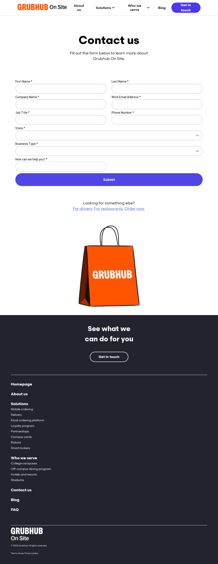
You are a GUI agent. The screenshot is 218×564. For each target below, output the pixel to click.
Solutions (103, 8)
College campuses (24, 463)
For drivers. (83, 208)
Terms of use (17, 553)
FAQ (15, 509)
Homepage (21, 384)
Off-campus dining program (31, 469)
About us (79, 8)
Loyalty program (22, 426)
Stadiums (17, 480)
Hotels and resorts (24, 474)
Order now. (135, 208)
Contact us (21, 490)
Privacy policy (31, 553)
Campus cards (21, 437)
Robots (16, 442)
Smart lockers (20, 448)
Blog (162, 8)
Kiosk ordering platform (27, 420)
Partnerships (20, 431)
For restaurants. (109, 208)
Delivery (16, 415)
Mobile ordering (22, 409)
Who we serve (134, 8)
